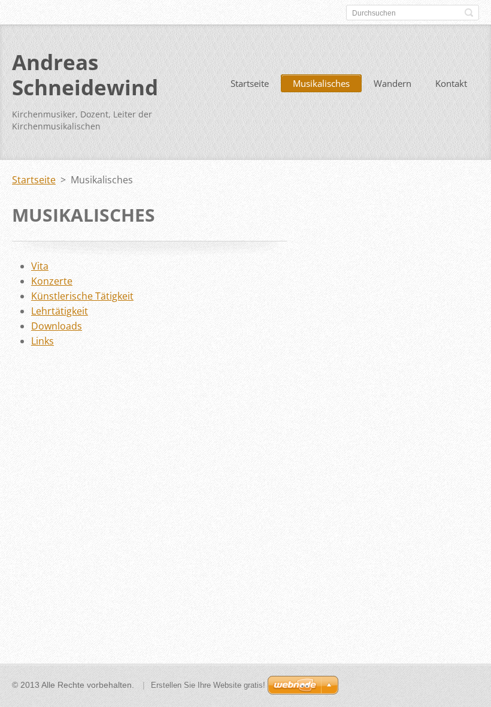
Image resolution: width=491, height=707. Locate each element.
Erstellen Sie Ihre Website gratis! (208, 685)
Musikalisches (321, 83)
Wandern (392, 83)
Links (42, 341)
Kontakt (451, 83)
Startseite (250, 83)
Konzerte (51, 281)
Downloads (56, 326)
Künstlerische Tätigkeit (82, 296)
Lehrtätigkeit (59, 311)
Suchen (468, 12)
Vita (40, 266)
